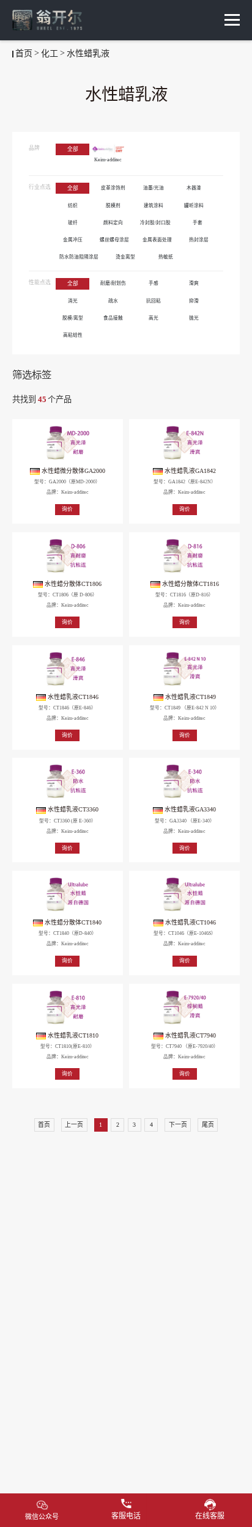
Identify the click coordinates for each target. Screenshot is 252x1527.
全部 (72, 149)
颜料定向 (113, 222)
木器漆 (194, 188)
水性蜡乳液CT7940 (189, 1035)
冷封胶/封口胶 (155, 222)
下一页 (178, 1124)
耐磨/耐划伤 (113, 283)
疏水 (113, 301)
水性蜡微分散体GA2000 (72, 470)
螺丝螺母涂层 (114, 240)
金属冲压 (73, 240)
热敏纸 (165, 257)
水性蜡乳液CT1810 (72, 1035)
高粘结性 (73, 335)
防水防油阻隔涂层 (78, 257)
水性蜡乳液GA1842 (189, 470)
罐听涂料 (194, 205)
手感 (153, 283)
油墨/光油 (153, 188)
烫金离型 (125, 257)
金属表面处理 (157, 240)
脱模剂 (113, 205)
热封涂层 (199, 240)
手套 (197, 222)
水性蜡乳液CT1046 (189, 922)
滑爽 (194, 283)
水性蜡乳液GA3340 (189, 809)
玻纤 (73, 222)
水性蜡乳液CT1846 (72, 697)
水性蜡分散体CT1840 (72, 922)
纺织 (73, 205)
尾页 (208, 1124)
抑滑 (194, 301)
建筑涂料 (153, 205)
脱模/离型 (72, 318)
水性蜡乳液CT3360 (72, 809)
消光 (73, 301)
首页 (23, 53)
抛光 (194, 318)
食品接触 (113, 318)
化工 (49, 53)
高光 (153, 318)
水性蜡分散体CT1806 (72, 583)
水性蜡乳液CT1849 (189, 697)
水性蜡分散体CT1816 (189, 583)
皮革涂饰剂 (113, 188)
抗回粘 (153, 301)
